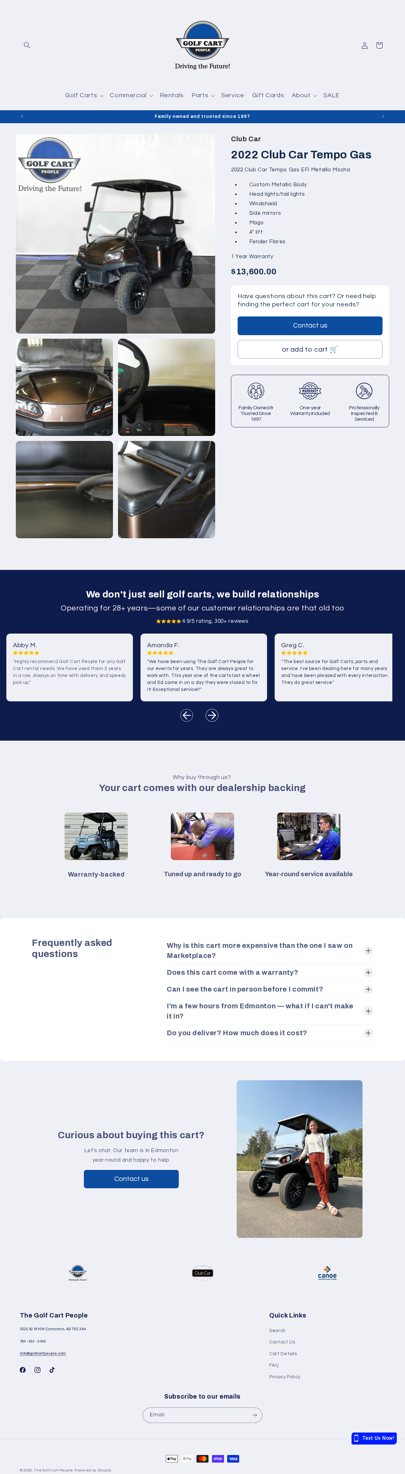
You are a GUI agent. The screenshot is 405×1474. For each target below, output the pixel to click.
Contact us (310, 325)
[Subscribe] (254, 1415)
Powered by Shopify (93, 1470)
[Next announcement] (383, 116)
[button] (27, 45)
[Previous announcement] (22, 116)
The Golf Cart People (53, 1470)
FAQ (274, 1365)
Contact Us (282, 1342)
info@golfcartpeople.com (43, 1353)
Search (277, 1330)
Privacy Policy (284, 1377)
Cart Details (283, 1353)
